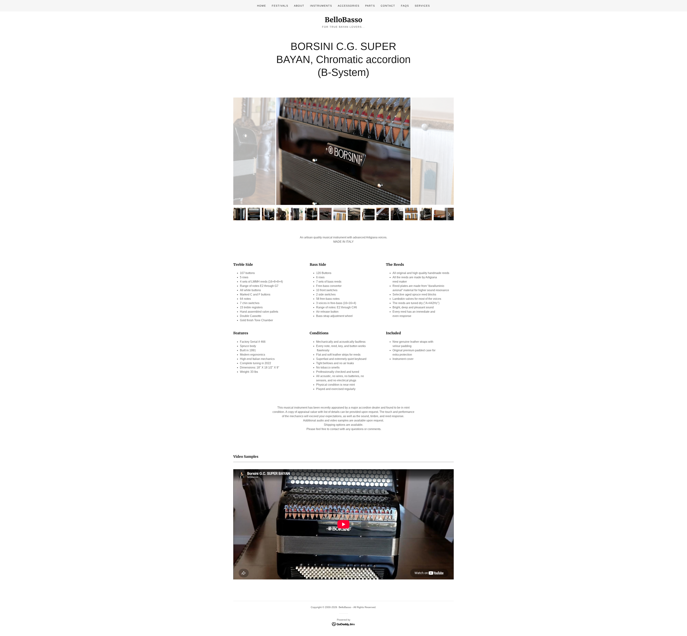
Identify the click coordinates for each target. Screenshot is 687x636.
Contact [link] (388, 5)
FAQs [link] (405, 5)
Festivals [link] (280, 5)
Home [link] (261, 5)
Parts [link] (370, 5)
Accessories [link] (348, 5)
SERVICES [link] (422, 5)
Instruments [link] (321, 5)
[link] (343, 21)
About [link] (299, 5)
